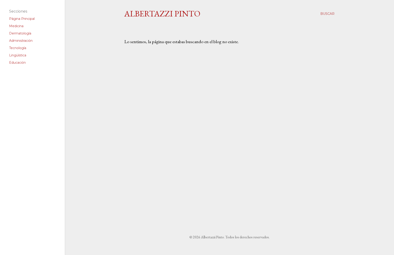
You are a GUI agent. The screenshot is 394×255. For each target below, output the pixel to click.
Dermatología (20, 33)
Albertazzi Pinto (162, 13)
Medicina (16, 26)
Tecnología (17, 48)
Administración (21, 41)
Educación (17, 62)
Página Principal (22, 19)
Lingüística (17, 55)
